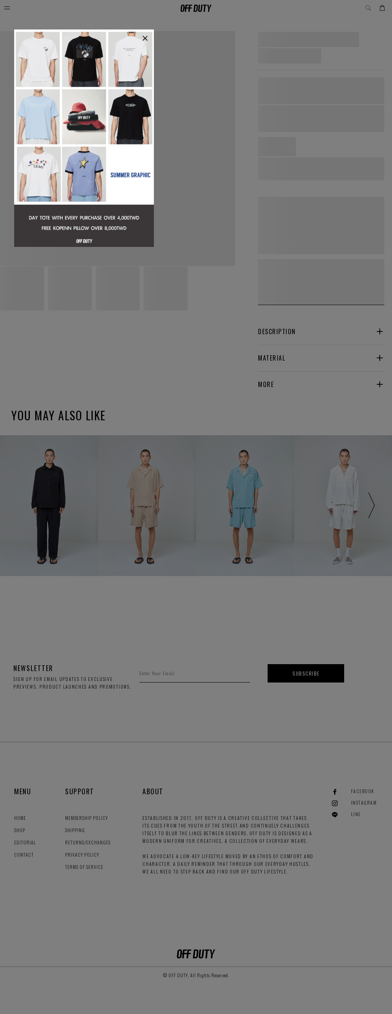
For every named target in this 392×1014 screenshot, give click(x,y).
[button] (145, 38)
